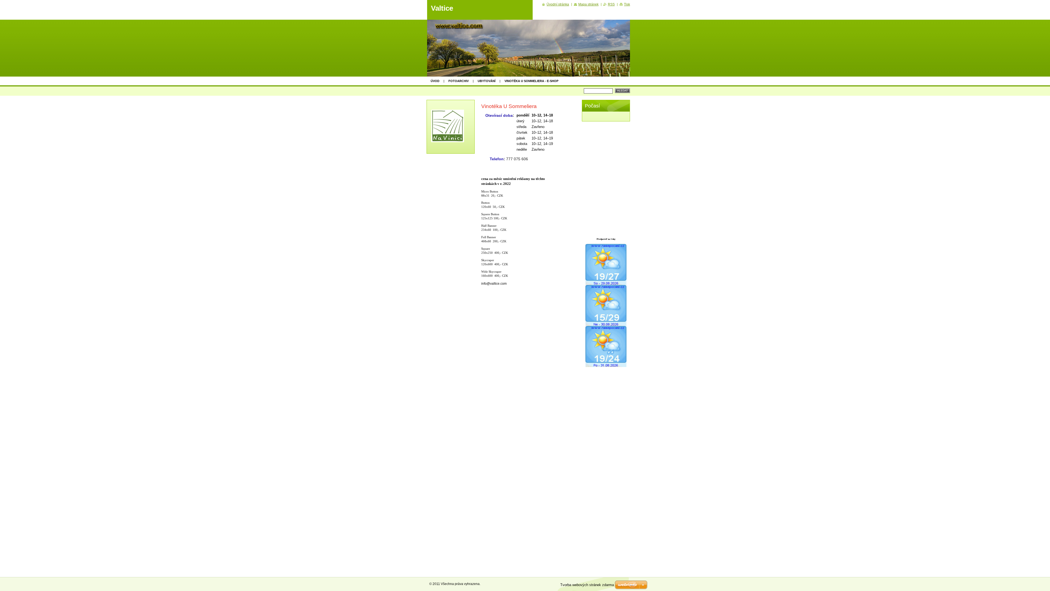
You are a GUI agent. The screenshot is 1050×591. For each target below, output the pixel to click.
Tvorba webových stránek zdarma (587, 585)
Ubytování (486, 81)
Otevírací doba (499, 115)
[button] (534, 134)
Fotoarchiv (458, 81)
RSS (611, 4)
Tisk (627, 4)
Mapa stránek (588, 4)
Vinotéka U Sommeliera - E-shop (531, 81)
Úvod (435, 81)
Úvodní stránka (558, 4)
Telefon (497, 159)
